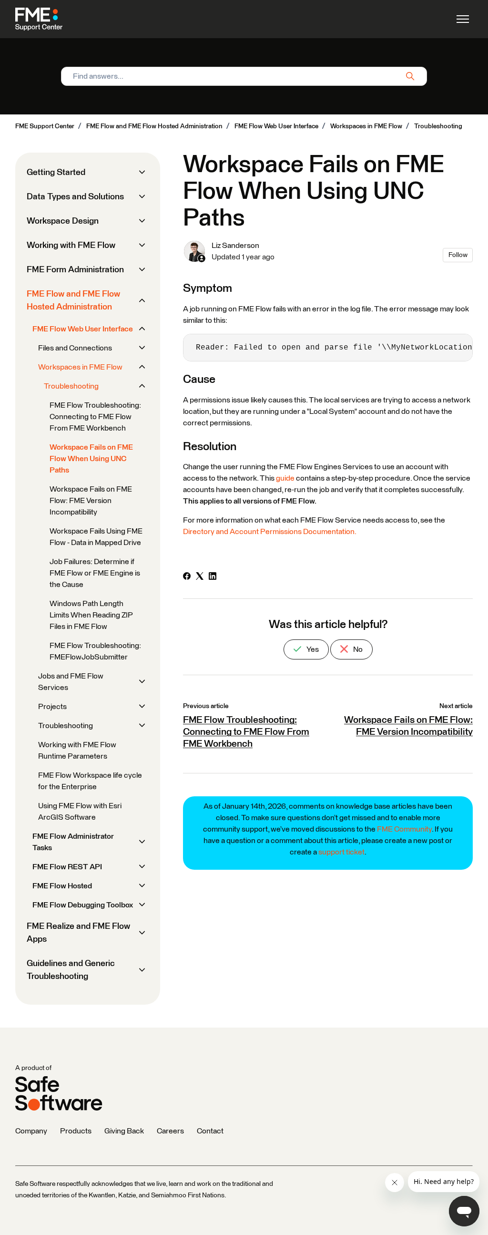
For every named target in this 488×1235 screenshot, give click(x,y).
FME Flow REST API (67, 867)
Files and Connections (75, 348)
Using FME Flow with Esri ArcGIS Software (80, 811)
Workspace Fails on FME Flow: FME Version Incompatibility (91, 500)
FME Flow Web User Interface (276, 126)
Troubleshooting (438, 126)
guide (285, 478)
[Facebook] (187, 577)
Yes (312, 649)
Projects (52, 706)
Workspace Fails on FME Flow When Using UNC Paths (91, 458)
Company (31, 1131)
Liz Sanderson (235, 245)
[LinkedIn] (212, 577)
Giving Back (124, 1131)
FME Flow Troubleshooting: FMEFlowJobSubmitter (95, 651)
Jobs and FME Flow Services (70, 681)
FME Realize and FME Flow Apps (78, 933)
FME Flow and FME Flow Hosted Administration (154, 126)
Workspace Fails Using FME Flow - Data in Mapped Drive (96, 536)
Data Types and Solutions (75, 197)
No (357, 649)
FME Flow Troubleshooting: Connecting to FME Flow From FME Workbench (246, 732)
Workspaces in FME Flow (366, 126)
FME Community (404, 829)
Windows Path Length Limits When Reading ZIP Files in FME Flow (91, 615)
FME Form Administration (75, 270)
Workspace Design (63, 221)
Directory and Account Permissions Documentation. (269, 531)
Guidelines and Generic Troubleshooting (71, 970)
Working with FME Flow (71, 245)
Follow (458, 255)
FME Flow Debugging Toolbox (82, 905)
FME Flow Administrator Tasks (73, 842)
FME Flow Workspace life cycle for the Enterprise (90, 781)
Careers (170, 1131)
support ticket (341, 852)
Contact (210, 1131)
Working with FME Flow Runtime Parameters (77, 750)
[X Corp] (199, 577)
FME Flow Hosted (62, 886)
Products (76, 1131)
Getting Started (56, 172)
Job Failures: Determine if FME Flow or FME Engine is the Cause (95, 573)
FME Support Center (44, 126)
